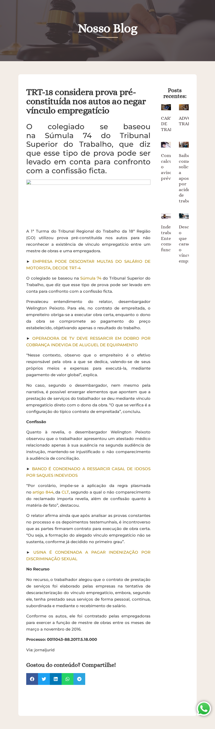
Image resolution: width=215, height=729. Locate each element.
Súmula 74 (90, 278)
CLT (65, 492)
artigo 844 (43, 492)
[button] (32, 679)
